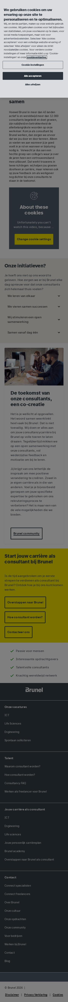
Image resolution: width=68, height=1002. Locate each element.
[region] (34, 49)
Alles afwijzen (32, 84)
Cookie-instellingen (33, 64)
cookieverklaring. (37, 57)
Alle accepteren (33, 75)
